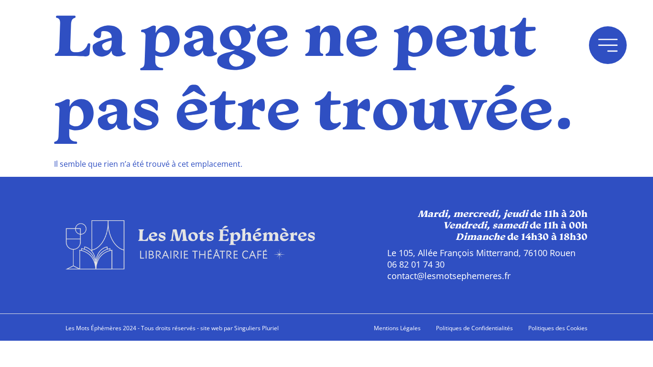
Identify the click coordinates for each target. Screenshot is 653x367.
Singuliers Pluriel (256, 328)
